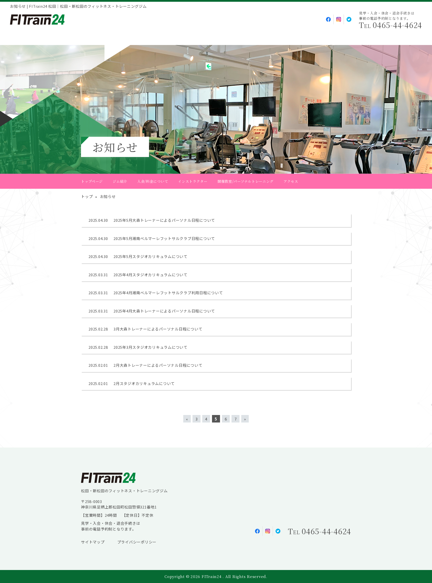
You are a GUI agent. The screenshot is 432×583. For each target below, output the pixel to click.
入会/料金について (152, 181)
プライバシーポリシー (137, 541)
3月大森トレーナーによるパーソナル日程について (158, 329)
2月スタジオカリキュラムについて (144, 383)
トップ (87, 196)
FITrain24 (212, 576)
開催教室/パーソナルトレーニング (246, 181)
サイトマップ (93, 541)
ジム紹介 (120, 181)
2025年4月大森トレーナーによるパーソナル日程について (164, 311)
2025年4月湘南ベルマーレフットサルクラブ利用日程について (168, 292)
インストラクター (193, 181)
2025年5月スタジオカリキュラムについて (151, 256)
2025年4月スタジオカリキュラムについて (151, 274)
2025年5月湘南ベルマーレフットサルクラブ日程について (164, 238)
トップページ (92, 181)
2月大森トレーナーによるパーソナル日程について (158, 365)
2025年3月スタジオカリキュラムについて (151, 347)
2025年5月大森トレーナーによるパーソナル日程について (164, 220)
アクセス (291, 181)
